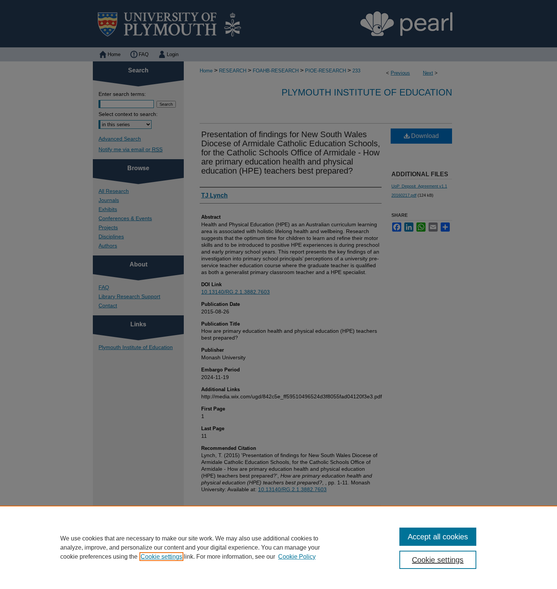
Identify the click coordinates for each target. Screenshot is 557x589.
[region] (278, 547)
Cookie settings (161, 556)
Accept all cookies (438, 537)
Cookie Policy (297, 556)
